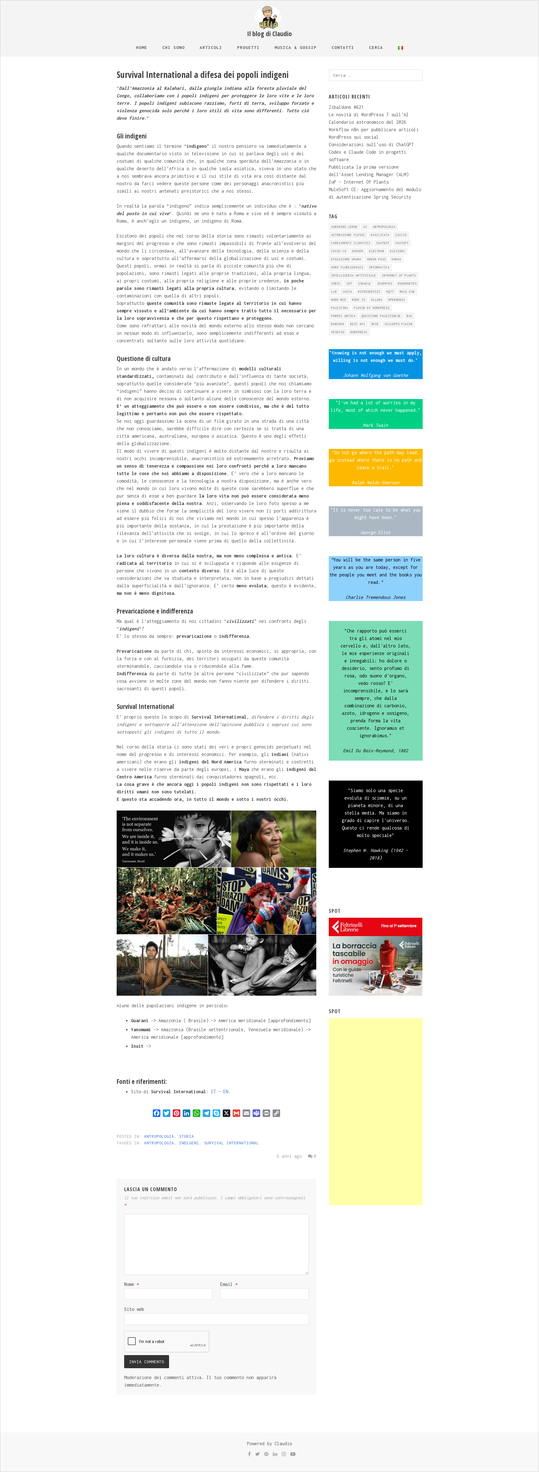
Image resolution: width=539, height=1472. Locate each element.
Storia (186, 1136)
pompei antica (343, 316)
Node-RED (338, 299)
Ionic (336, 283)
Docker (357, 251)
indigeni (189, 1143)
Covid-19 (338, 251)
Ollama (376, 299)
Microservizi (369, 291)
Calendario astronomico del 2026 (367, 122)
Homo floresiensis (347, 267)
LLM (334, 291)
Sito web (134, 1309)
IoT (349, 283)
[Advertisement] (375, 1111)
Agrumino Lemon (344, 226)
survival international (231, 1143)
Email (229, 1284)
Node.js (358, 299)
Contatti (343, 47)
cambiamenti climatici (351, 243)
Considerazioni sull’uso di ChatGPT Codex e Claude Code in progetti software (371, 152)
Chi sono (173, 47)
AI (365, 226)
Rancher (337, 324)
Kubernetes (407, 283)
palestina (339, 308)
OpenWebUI (396, 299)
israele (364, 283)
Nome (131, 1284)
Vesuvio (337, 332)
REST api (357, 324)
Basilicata (380, 235)
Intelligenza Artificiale (353, 275)
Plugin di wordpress (372, 308)
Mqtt (390, 291)
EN (225, 1091)
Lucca (347, 291)
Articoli (211, 47)
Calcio (401, 235)
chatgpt (402, 243)
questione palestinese (381, 316)
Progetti (248, 47)
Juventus (384, 283)
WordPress (358, 332)
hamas (396, 259)
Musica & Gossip (295, 47)
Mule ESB (407, 291)
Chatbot (383, 243)
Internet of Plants (399, 275)
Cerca (376, 47)
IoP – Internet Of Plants (359, 182)
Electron (376, 251)
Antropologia (159, 1136)
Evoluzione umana (346, 259)
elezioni (397, 251)
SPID (375, 324)
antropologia (159, 1143)
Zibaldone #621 (346, 107)
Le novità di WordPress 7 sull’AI (369, 114)
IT (213, 1091)
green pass (376, 259)
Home (141, 47)
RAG (409, 316)
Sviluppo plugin (399, 324)
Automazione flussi (348, 235)
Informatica (379, 267)
